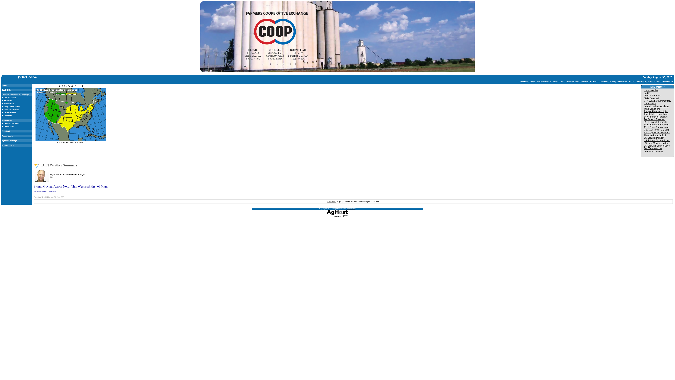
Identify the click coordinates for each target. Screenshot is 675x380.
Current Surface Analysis (656, 106)
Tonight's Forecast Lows (656, 114)
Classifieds (9, 126)
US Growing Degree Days (657, 145)
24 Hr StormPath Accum (656, 124)
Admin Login (7, 136)
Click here (331, 202)
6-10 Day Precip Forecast (71, 86)
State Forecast (651, 98)
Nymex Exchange (9, 141)
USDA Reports (10, 113)
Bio (51, 177)
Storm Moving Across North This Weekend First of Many (71, 186)
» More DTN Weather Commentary (45, 191)
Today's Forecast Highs (656, 111)
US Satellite (650, 103)
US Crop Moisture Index (656, 143)
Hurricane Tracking (653, 151)
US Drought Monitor (654, 138)
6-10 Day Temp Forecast (656, 130)
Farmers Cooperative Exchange (15, 95)
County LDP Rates (12, 123)
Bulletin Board (10, 98)
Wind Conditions (652, 108)
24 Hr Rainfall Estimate (655, 122)
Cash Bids (6, 90)
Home (4, 85)
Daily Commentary (12, 107)
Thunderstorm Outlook (655, 135)
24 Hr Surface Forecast (655, 116)
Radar (647, 93)
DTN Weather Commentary (657, 101)
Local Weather (651, 90)
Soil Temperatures (653, 148)
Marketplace (7, 120)
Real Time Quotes (11, 110)
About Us (8, 101)
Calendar (8, 116)
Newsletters (9, 104)
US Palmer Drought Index (657, 140)
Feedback (6, 131)
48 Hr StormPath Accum (656, 127)
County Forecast (652, 95)
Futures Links (8, 145)
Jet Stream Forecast (654, 119)
